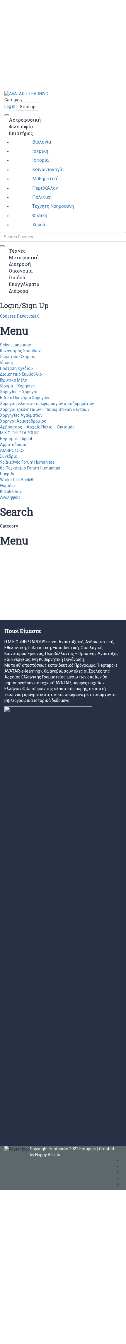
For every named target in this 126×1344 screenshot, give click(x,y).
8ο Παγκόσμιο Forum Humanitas (30, 468)
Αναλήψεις (10, 497)
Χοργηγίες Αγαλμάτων (21, 415)
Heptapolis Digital (16, 438)
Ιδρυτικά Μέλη (13, 380)
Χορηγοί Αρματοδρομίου (23, 421)
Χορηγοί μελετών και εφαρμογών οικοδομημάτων (47, 403)
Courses (8, 316)
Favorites (28, 316)
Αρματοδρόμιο (14, 444)
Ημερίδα (8, 474)
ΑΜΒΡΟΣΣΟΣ (12, 450)
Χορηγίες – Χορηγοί (19, 391)
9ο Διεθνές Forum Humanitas (27, 462)
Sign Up (31, 1335)
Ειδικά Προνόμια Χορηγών (24, 397)
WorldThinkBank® (17, 479)
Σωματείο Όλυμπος (18, 356)
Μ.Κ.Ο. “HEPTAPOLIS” (19, 433)
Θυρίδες (8, 485)
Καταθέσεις (11, 491)
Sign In (45, 1335)
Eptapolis (87, 1148)
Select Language (15, 345)
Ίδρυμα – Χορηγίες (17, 386)
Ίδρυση (6, 362)
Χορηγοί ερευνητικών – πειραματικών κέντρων (45, 409)
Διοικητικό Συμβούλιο (21, 374)
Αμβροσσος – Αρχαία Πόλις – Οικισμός (37, 427)
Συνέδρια (8, 456)
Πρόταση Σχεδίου (16, 368)
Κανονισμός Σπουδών (20, 350)
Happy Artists (47, 1154)
